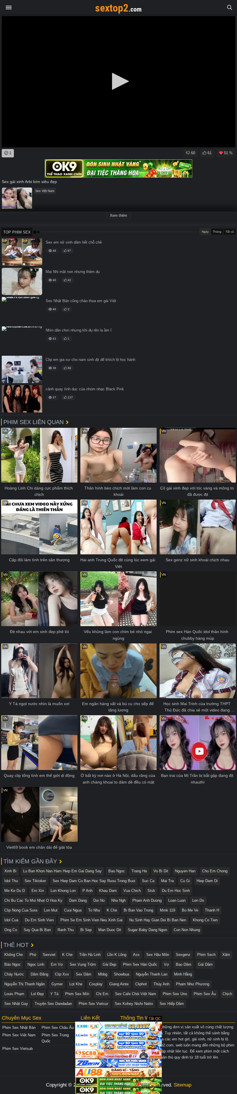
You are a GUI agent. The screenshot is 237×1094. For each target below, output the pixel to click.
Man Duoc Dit (109, 930)
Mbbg (102, 974)
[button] (118, 81)
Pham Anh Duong (147, 900)
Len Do (198, 900)
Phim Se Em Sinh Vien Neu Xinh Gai (91, 920)
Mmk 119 (167, 910)
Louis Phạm (14, 994)
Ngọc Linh (35, 964)
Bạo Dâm (183, 964)
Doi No (99, 900)
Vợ (166, 964)
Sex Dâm (83, 974)
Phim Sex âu (205, 994)
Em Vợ (57, 964)
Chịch (227, 994)
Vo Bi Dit (160, 871)
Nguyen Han (185, 871)
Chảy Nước (14, 974)
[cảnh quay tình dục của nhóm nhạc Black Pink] (22, 399)
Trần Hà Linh (90, 954)
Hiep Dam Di (207, 881)
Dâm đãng (39, 974)
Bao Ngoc (116, 871)
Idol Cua (11, 920)
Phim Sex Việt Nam (19, 1035)
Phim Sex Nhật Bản (19, 1027)
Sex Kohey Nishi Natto (134, 1003)
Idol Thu (11, 881)
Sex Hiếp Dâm (172, 1003)
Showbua (121, 974)
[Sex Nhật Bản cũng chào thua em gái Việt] (22, 310)
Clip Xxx (62, 974)
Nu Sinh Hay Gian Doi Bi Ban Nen (157, 920)
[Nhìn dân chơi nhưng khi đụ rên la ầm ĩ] (22, 340)
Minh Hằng (183, 974)
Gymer (57, 984)
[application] (118, 81)
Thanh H (212, 910)
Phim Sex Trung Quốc (55, 1038)
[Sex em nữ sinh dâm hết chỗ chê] (22, 252)
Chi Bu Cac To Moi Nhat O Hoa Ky (33, 900)
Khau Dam (108, 890)
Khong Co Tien (205, 920)
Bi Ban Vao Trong (138, 910)
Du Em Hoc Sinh (176, 890)
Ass (136, 954)
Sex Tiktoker (35, 881)
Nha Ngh (118, 900)
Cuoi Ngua (73, 910)
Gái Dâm (205, 964)
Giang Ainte (119, 984)
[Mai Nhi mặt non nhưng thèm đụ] (22, 281)
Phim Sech (206, 954)
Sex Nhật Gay (16, 1003)
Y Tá (54, 994)
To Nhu (94, 910)
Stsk (151, 890)
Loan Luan (177, 900)
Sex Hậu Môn (157, 954)
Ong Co (10, 930)
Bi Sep (86, 930)
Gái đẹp (109, 964)
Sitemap (182, 1085)
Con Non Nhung (187, 930)
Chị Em (102, 994)
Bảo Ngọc (12, 964)
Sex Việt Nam (44, 191)
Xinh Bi (10, 871)
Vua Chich (132, 890)
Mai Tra (167, 881)
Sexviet (49, 954)
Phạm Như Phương (192, 984)
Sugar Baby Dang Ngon (147, 930)
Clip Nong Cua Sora (20, 910)
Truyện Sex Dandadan (53, 1003)
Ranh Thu (66, 930)
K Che (112, 910)
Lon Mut (51, 910)
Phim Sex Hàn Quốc (140, 964)
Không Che (13, 954)
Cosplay (96, 984)
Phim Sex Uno (175, 994)
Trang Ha (139, 871)
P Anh (87, 890)
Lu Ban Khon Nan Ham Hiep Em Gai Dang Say (62, 871)
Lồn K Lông (116, 954)
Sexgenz (183, 954)
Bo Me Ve (190, 910)
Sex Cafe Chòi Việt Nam (135, 994)
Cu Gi (185, 881)
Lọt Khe (75, 984)
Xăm (226, 954)
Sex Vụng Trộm (83, 964)
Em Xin (38, 890)
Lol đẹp (37, 994)
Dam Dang (78, 900)
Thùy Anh (161, 984)
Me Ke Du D (14, 890)
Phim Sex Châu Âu (58, 1027)
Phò (32, 954)
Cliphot (141, 984)
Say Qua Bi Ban (37, 930)
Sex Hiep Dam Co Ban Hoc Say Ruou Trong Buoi (94, 881)
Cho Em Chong (214, 871)
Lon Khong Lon (63, 890)
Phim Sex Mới (77, 994)
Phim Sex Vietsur (93, 1003)
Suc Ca (148, 881)
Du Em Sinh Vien (39, 920)
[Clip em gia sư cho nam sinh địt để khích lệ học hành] (22, 369)
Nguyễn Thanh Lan (151, 974)
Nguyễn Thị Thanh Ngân (24, 984)
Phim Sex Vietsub (17, 1048)
